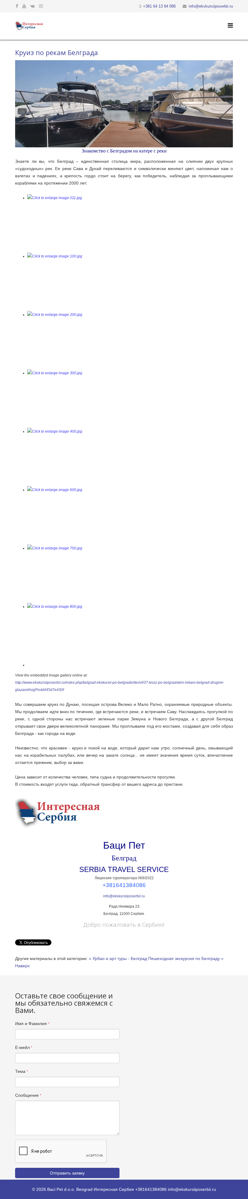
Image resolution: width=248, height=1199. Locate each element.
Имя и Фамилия (32, 1023)
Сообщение (28, 1095)
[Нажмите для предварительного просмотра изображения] (124, 103)
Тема (21, 1071)
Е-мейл (23, 1047)
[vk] (32, 6)
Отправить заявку (67, 1173)
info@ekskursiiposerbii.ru (211, 6)
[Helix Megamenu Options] (230, 25)
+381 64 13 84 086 (159, 6)
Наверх (22, 965)
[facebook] (17, 6)
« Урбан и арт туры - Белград (118, 958)
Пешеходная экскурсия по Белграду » (186, 958)
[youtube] (24, 6)
